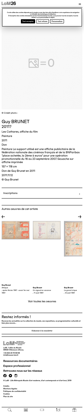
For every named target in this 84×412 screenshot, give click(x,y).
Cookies (6, 394)
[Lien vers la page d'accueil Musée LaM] (9, 4)
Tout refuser (42, 21)
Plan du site (8, 396)
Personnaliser (57, 21)
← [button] (3, 216)
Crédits (6, 386)
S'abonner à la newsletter (42, 331)
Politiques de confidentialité (14, 391)
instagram (16, 375)
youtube (10, 375)
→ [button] (79, 216)
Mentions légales (10, 389)
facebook (5, 375)
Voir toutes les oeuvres (42, 301)
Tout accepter (28, 21)
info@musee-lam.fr (10, 355)
